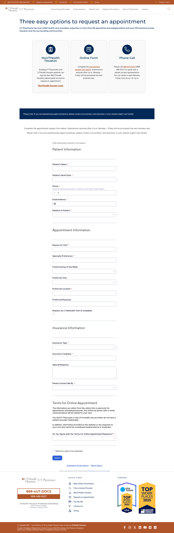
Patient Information (111, 9)
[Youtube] (144, 527)
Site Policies (71, 528)
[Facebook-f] (124, 527)
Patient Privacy (47, 528)
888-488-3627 (39, 496)
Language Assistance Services (55, 530)
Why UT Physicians (130, 9)
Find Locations (79, 9)
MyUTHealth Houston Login (50, 86)
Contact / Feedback (24, 528)
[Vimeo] (150, 527)
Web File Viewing (59, 528)
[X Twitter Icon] (134, 527)
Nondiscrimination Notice (35, 530)
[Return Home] (20, 9)
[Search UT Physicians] (169, 9)
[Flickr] (155, 527)
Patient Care (94, 9)
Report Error (36, 528)
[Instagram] (129, 527)
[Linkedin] (139, 527)
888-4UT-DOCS (38, 491)
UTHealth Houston (78, 525)
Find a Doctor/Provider (60, 9)
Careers (145, 9)
